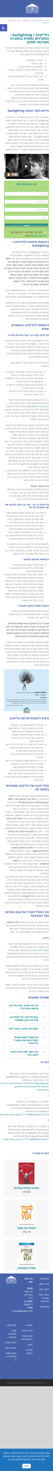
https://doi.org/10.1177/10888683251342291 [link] (26, 1139)
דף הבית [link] (46, 20)
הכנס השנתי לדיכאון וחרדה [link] (27, 1338)
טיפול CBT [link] (11, 1325)
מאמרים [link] (40, 20)
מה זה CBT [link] (44, 1284)
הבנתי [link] (26, 1466)
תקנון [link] (30, 1344)
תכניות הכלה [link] (27, 1330)
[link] (3, 27)
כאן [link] (19, 1456)
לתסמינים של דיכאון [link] (29, 464)
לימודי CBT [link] (44, 1289)
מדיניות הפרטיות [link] (38, 235)
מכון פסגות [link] (44, 1278)
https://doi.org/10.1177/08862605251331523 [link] (26, 1114)
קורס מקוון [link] (44, 1306)
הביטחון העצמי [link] (32, 406)
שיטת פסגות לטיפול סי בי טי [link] (11, 1356)
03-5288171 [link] (28, 1303)
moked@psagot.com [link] (22, 1310)
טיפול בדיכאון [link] (10, 1347)
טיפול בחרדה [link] (10, 1342)
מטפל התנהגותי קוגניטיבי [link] (12, 1334)
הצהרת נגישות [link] (29, 1352)
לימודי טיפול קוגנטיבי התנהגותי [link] (43, 1298)
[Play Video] (26, 166)
